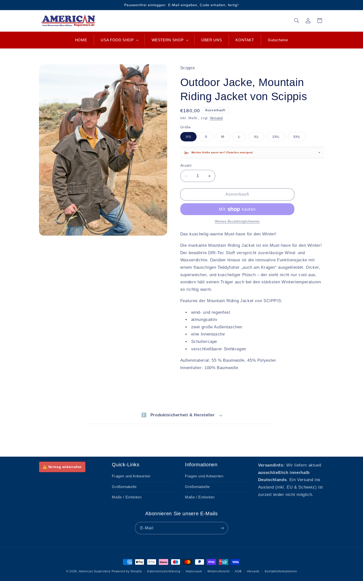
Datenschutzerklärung (164, 571)
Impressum (194, 571)
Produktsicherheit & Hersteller (178, 415)
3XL (299, 138)
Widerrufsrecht (218, 571)
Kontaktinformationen (281, 571)
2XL (278, 138)
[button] (119, 40)
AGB (238, 571)
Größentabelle (124, 487)
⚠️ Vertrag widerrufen (62, 467)
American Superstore (95, 571)
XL (259, 138)
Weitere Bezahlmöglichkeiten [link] (237, 221)
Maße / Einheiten (126, 497)
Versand (216, 118)
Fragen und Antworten (131, 476)
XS (191, 138)
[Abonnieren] (222, 528)
